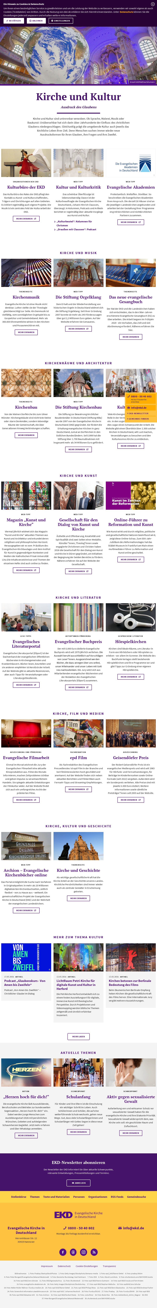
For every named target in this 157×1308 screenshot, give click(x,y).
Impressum (47, 1266)
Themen (35, 1197)
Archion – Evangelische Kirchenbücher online (26, 872)
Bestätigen (15, 20)
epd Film (78, 757)
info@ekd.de (138, 407)
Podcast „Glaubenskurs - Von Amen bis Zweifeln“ (24, 983)
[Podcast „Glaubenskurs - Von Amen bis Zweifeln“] (26, 957)
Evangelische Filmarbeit (26, 757)
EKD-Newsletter (139, 413)
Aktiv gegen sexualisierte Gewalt (131, 1099)
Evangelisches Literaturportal (26, 644)
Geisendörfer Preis (131, 757)
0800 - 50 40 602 (141, 396)
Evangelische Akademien (131, 187)
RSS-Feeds (117, 1197)
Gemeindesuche (136, 1197)
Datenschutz (126, 11)
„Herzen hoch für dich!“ (26, 1096)
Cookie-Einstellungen (87, 1266)
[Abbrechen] (153, 4)
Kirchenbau (26, 407)
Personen (79, 1197)
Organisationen (97, 1197)
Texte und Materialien (56, 1197)
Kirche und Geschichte (78, 870)
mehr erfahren (24, 218)
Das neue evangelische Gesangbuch (130, 299)
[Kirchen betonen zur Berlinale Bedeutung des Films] (131, 957)
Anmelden (80, 1183)
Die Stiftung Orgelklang (78, 297)
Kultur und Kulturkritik (78, 187)
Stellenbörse (18, 1197)
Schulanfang (78, 1096)
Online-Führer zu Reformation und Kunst (130, 522)
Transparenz (109, 1266)
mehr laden (78, 1036)
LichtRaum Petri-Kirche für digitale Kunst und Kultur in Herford (76, 985)
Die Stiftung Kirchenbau (78, 407)
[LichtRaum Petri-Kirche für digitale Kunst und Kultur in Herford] (78, 957)
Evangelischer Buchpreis (78, 641)
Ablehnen (37, 20)
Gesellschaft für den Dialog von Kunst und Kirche (78, 524)
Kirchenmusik (26, 297)
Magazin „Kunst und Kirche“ (26, 522)
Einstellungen (62, 20)
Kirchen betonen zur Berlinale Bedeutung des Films (130, 983)
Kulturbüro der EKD (26, 187)
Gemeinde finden (139, 418)
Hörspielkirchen (130, 641)
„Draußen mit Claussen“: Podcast (76, 229)
